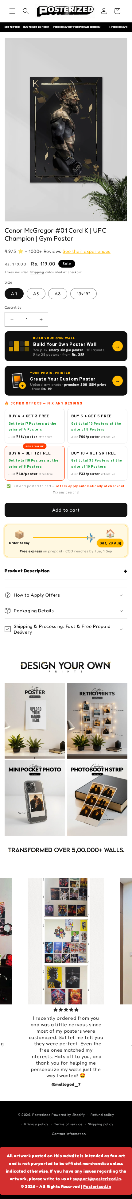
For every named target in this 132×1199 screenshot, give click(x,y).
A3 (58, 293)
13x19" (83, 293)
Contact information (69, 1133)
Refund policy (102, 1114)
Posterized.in (97, 1186)
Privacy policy (36, 1124)
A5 (36, 293)
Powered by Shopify (68, 1114)
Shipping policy (101, 1124)
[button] (12, 11)
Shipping (37, 272)
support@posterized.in (97, 1178)
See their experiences (87, 251)
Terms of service (68, 1124)
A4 (14, 293)
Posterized (41, 1114)
